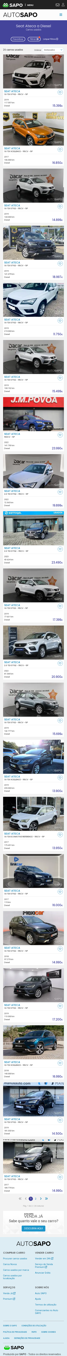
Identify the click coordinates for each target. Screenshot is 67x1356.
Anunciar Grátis (42, 1273)
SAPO (14, 1347)
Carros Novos (10, 1264)
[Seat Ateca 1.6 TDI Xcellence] (33, 129)
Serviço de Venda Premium (44, 1265)
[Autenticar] (57, 5)
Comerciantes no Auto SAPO (46, 1311)
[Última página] (46, 1199)
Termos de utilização (45, 1304)
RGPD (34, 1332)
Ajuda (38, 1299)
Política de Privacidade (15, 1332)
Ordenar (37, 50)
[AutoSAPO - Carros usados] (20, 14)
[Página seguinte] (41, 1199)
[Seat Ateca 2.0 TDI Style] (33, 471)
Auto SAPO (41, 1293)
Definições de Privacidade (27, 1338)
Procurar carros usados (15, 1258)
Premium (8, 1299)
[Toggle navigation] (61, 15)
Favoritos (18, 39)
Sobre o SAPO (10, 1326)
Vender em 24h (43, 1258)
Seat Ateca (16, 93)
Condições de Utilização (34, 1326)
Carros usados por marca (16, 1270)
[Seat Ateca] (33, 414)
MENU (30, 5)
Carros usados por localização (12, 1277)
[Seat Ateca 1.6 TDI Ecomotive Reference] (33, 814)
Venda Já (8, 1293)
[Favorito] (60, 92)
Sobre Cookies (48, 1332)
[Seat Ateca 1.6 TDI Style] (33, 71)
